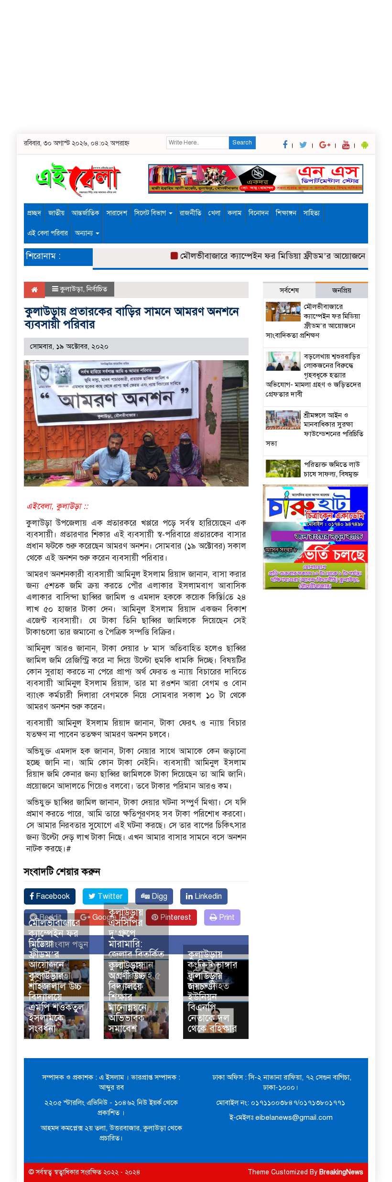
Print (226, 917)
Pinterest (174, 917)
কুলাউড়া (71, 289)
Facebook (52, 896)
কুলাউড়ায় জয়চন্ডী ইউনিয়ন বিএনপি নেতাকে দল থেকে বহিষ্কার (212, 1002)
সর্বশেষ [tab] (289, 290)
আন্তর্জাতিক (85, 213)
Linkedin (207, 896)
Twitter (109, 896)
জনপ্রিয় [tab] (341, 290)
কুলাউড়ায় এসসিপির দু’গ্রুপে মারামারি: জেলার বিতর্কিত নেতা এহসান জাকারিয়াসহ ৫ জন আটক (136, 949)
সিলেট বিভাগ (151, 213)
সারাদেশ (117, 213)
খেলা (214, 213)
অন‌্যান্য (85, 233)
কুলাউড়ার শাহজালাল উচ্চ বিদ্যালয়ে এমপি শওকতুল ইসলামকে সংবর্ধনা (56, 1002)
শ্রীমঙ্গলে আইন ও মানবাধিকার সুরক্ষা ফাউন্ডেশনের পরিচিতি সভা (314, 429)
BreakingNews (341, 1172)
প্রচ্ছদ (34, 213)
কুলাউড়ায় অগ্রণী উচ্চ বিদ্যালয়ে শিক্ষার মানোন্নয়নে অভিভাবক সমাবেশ (128, 997)
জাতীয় (56, 213)
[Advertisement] (196, 67)
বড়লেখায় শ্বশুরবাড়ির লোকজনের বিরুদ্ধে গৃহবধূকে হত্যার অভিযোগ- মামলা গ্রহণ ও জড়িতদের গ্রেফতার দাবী (313, 375)
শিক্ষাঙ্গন (286, 213)
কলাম (234, 213)
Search (242, 142)
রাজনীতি (190, 213)
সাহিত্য (312, 213)
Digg (158, 896)
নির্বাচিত (97, 289)
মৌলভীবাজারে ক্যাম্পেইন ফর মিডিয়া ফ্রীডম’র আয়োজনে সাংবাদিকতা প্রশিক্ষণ (54, 954)
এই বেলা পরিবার (47, 233)
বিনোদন (259, 213)
